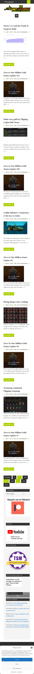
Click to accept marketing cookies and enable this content (18, 594)
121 (25, 477)
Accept (17, 659)
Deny (17, 664)
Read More (8, 64)
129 (24, 481)
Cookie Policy (13, 671)
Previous (7, 477)
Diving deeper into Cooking (16, 302)
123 (12, 481)
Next (6, 485)
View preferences (17, 668)
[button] (31, 647)
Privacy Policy (19, 671)
